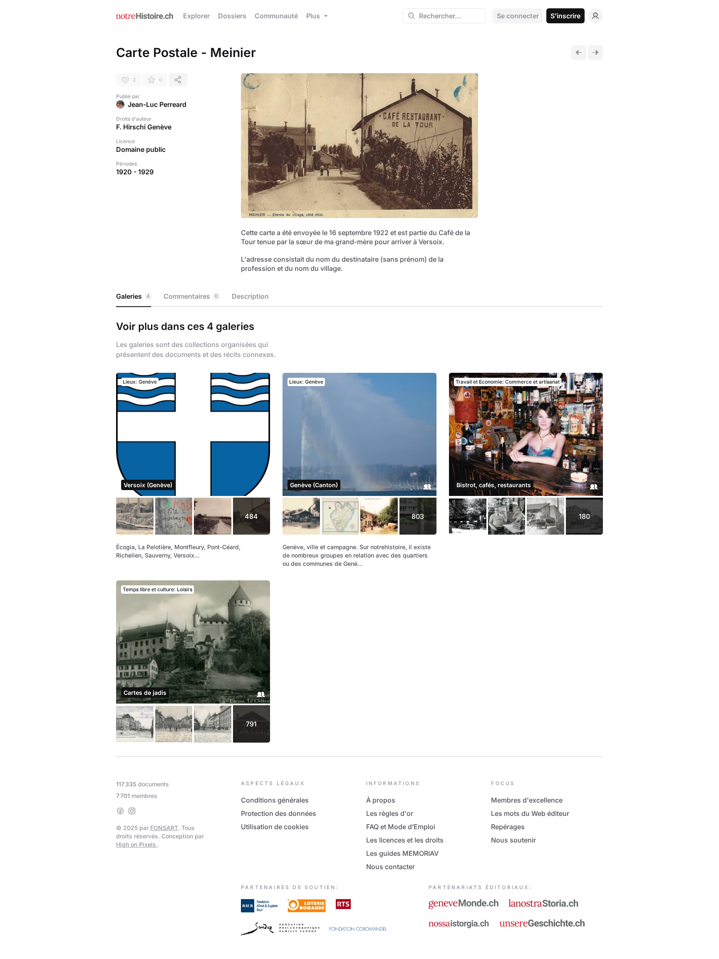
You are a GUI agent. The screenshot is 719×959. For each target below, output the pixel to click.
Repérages (508, 827)
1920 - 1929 (135, 172)
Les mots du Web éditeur (530, 813)
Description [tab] (250, 296)
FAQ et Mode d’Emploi (400, 827)
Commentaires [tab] (191, 296)
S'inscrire (565, 16)
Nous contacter (390, 866)
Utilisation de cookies (275, 827)
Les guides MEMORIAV (402, 853)
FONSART (164, 827)
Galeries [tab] (133, 296)
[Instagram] (132, 811)
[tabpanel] (359, 530)
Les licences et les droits (405, 840)
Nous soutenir (513, 840)
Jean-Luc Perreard (157, 104)
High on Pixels (137, 844)
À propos (380, 800)
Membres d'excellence (527, 800)
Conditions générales (275, 800)
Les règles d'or (389, 813)
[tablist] (359, 296)
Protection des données (278, 813)
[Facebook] (120, 811)
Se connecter (518, 16)
